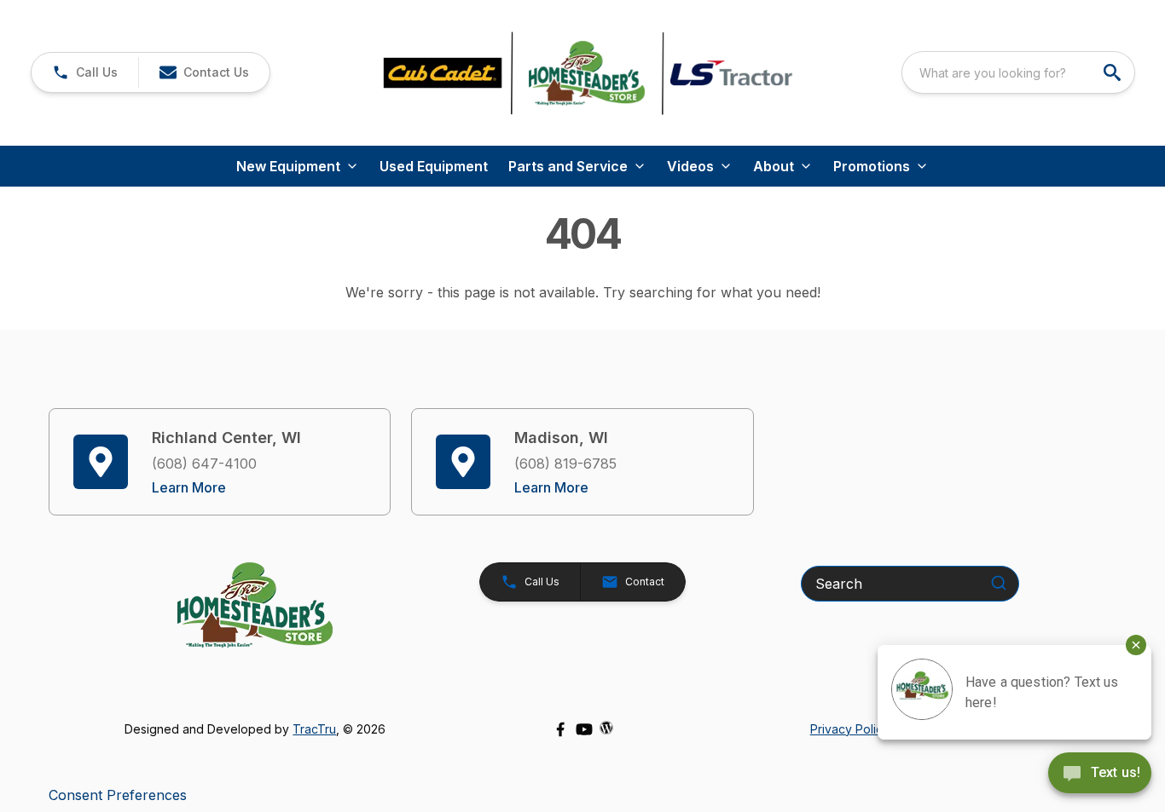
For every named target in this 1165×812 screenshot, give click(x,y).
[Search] (998, 582)
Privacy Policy (850, 729)
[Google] (606, 727)
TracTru (314, 729)
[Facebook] (560, 729)
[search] (1113, 72)
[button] (85, 72)
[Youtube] (584, 729)
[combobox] (1018, 72)
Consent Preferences (118, 794)
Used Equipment (434, 166)
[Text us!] (1100, 774)
